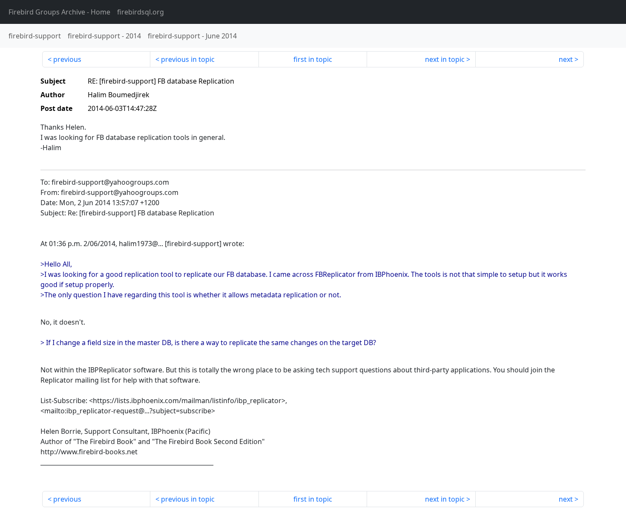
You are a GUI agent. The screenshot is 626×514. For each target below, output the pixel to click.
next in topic (445, 59)
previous (67, 59)
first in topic (312, 59)
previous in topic (188, 59)
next (566, 59)
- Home (59, 12)
